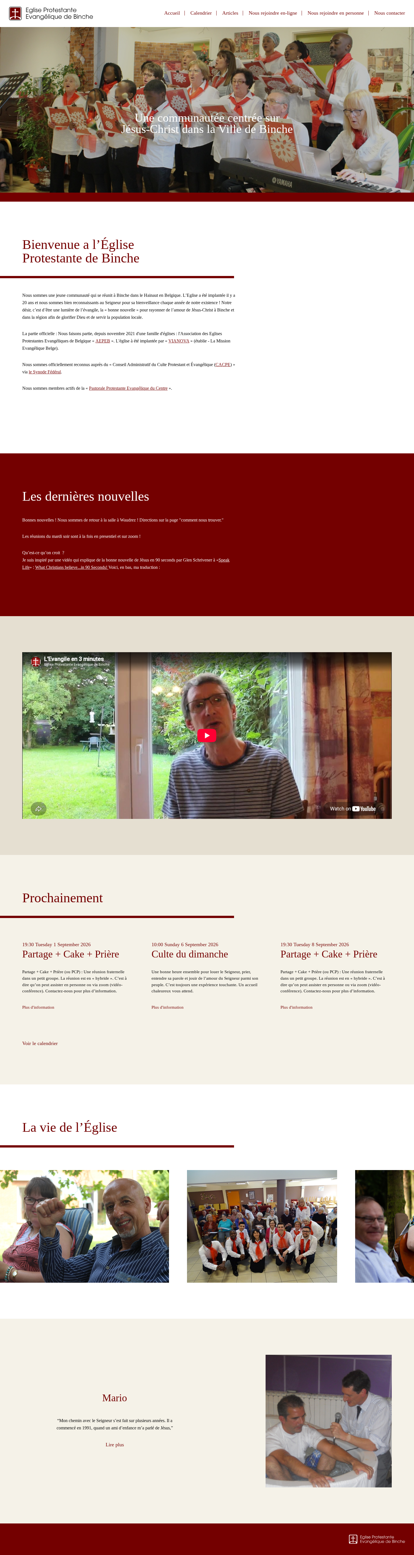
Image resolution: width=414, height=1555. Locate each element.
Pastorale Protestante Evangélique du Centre (128, 388)
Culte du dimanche (190, 954)
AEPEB (102, 340)
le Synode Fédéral (45, 371)
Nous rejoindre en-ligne (273, 13)
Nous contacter (389, 13)
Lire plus (115, 1444)
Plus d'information (38, 1007)
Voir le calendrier (40, 1043)
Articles (230, 13)
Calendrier (201, 13)
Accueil (172, 13)
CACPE (222, 364)
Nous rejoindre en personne (336, 13)
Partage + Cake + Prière (70, 954)
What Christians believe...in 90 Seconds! (71, 567)
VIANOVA (178, 340)
